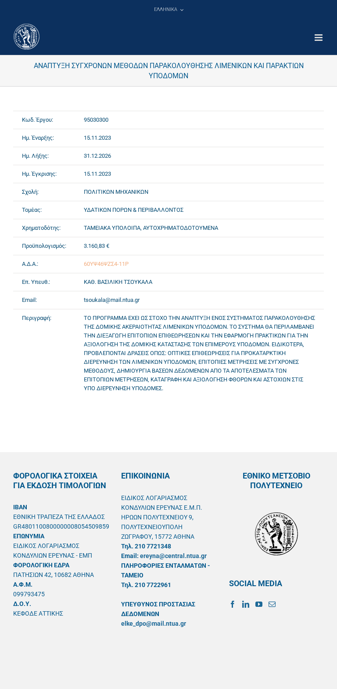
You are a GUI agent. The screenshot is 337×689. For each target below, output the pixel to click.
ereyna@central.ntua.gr (173, 555)
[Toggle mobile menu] (319, 37)
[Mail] (272, 604)
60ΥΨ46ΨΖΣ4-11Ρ (106, 264)
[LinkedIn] (245, 604)
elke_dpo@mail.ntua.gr (153, 623)
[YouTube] (258, 604)
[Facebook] (232, 604)
